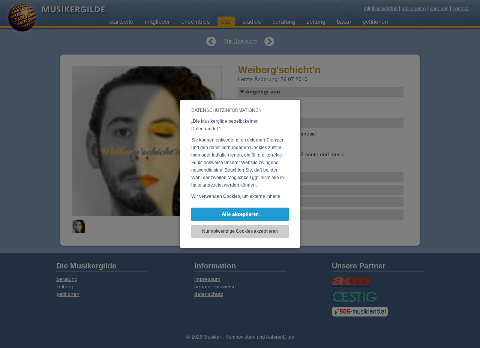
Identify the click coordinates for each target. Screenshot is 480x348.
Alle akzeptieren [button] (240, 214)
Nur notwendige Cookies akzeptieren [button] (240, 231)
